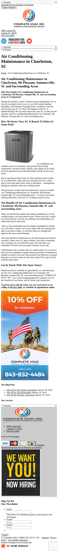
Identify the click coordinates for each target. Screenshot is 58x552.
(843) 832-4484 (7, 35)
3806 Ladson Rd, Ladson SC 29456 (9, 31)
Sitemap (45, 537)
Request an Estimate (25, 5)
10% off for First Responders (18, 392)
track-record (29, 278)
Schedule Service (8, 5)
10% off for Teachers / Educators (20, 395)
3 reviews (15, 436)
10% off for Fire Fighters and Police (21, 390)
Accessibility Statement (18, 540)
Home (3, 73)
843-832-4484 (16, 287)
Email (8, 509)
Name (9, 519)
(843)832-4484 (12, 431)
